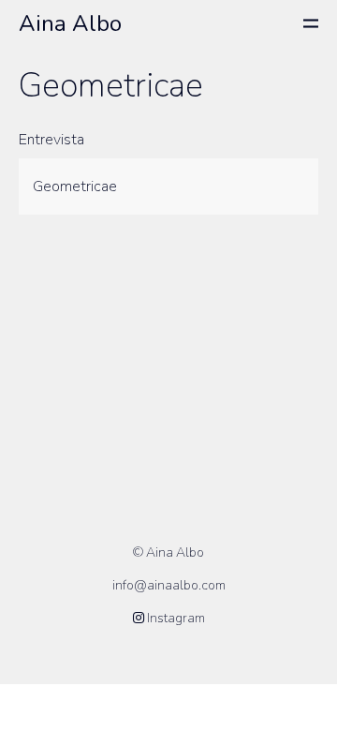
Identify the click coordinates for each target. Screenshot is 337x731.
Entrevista (51, 139)
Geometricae (75, 186)
